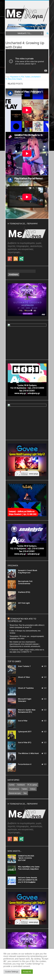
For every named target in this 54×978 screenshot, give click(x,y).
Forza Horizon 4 (24, 764)
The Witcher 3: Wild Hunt (28, 753)
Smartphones (14, 789)
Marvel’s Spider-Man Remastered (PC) (26, 711)
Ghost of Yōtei (24, 677)
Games (11, 785)
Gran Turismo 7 (24, 666)
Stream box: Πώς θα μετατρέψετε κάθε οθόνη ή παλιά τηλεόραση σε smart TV (27, 626)
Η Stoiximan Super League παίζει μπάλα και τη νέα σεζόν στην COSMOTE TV (27, 651)
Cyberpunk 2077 (24, 732)
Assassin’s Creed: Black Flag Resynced (27, 571)
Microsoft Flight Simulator (24, 700)
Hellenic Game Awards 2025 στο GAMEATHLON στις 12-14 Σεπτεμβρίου (27, 880)
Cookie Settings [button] (11, 971)
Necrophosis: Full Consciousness (25, 582)
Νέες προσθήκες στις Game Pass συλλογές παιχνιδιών (28, 868)
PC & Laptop (32, 785)
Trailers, (28, 77)
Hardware (21, 785)
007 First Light (24, 603)
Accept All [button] (27, 971)
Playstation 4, (15, 77)
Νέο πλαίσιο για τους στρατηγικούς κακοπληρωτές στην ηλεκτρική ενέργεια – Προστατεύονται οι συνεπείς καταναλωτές (25, 644)
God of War (22, 721)
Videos (32, 789)
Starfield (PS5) (24, 592)
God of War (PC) (24, 742)
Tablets (24, 789)
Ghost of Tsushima (26, 688)
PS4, (22, 77)
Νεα (25, 793)
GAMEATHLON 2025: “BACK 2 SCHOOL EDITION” (26, 858)
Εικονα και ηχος (15, 793)
